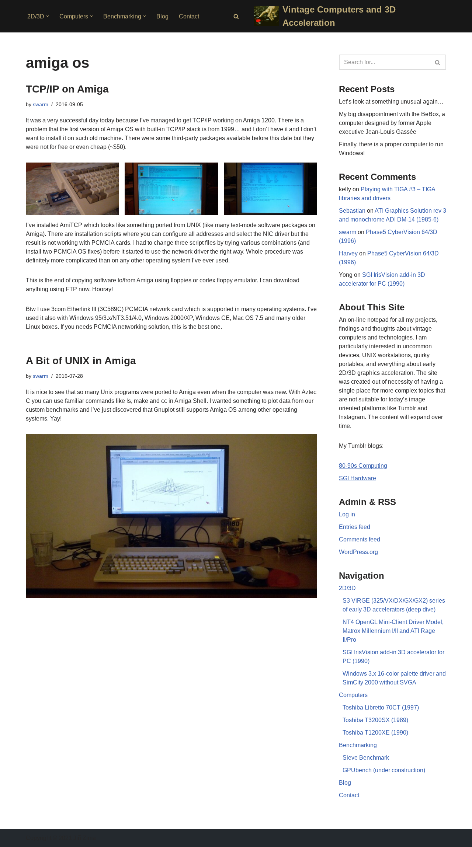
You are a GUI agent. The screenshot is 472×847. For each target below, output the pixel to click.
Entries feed (354, 527)
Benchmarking (358, 745)
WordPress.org (358, 552)
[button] (47, 16)
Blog (162, 16)
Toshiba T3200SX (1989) (375, 720)
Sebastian (352, 211)
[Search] (236, 16)
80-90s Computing (363, 466)
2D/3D (347, 588)
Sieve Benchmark (366, 757)
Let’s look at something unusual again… (391, 101)
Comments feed (359, 539)
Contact (189, 16)
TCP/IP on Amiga (67, 89)
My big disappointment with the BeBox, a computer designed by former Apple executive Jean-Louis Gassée (392, 123)
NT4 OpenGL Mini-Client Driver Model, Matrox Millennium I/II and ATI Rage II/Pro (393, 631)
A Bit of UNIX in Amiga (81, 360)
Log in (347, 514)
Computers (353, 695)
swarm (40, 104)
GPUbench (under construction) (384, 770)
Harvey (348, 253)
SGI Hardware (357, 478)
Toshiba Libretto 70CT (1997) (381, 707)
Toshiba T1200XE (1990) (375, 732)
